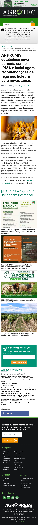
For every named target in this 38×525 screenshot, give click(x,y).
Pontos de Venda (25, 487)
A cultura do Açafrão (7, 386)
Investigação (18, 36)
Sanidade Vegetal (25, 40)
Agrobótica (31, 28)
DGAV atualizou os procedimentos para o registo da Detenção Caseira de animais (18, 400)
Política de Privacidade (9, 485)
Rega (17, 40)
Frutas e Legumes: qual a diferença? (13, 374)
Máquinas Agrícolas (19, 458)
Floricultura (27, 32)
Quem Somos (6, 478)
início (4, 47)
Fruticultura (9, 34)
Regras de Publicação (27, 478)
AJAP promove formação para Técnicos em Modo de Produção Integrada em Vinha (17, 334)
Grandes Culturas (26, 34)
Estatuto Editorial (25, 481)
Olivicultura (26, 36)
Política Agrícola (21, 38)
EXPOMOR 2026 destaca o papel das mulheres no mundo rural (18, 301)
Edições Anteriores (26, 483)
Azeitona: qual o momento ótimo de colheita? (16, 393)
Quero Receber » (19, 362)
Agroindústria (19, 30)
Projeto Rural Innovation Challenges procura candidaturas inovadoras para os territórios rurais (17, 377)
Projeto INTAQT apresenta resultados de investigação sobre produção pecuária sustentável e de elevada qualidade (16, 266)
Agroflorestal (9, 30)
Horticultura (9, 36)
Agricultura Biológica (20, 28)
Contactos (6, 481)
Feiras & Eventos (17, 32)
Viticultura (8, 42)
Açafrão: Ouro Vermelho (9, 383)
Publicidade (6, 483)
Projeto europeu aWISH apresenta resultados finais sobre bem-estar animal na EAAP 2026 (17, 396)
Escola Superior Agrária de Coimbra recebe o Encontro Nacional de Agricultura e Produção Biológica (18, 231)
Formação (17, 34)
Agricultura (9, 28)
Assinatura (24, 485)
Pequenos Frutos (10, 38)
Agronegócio (29, 30)
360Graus (23, 522)
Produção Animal (10, 40)
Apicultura (8, 32)
